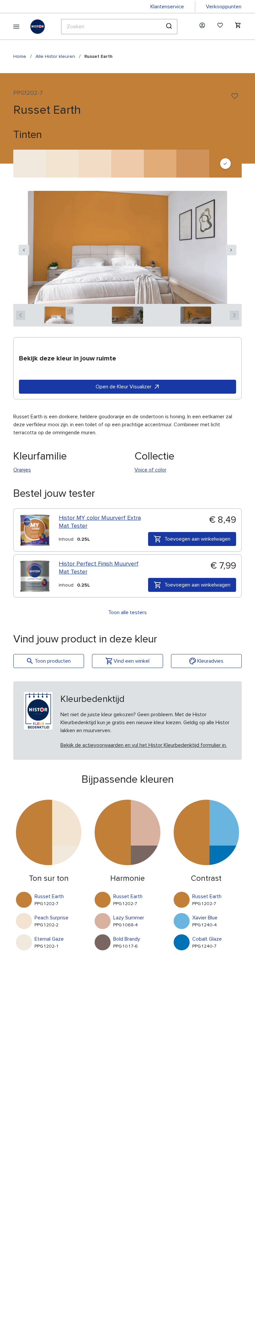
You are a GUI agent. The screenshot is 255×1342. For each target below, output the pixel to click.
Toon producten (53, 661)
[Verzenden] (170, 26)
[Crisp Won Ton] (95, 164)
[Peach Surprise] (62, 164)
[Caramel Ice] (127, 164)
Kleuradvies (210, 661)
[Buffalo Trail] (160, 164)
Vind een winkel (131, 661)
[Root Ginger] (192, 164)
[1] (59, 315)
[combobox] (119, 26)
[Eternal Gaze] (29, 164)
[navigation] (24, 250)
